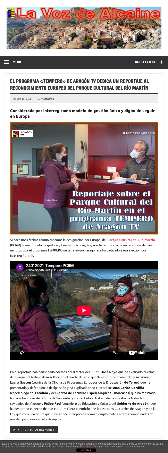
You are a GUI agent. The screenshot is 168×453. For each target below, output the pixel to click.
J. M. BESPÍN (46, 98)
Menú (17, 62)
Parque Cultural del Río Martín (131, 239)
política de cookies (87, 446)
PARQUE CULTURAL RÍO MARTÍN (34, 429)
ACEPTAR (86, 450)
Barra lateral (146, 62)
